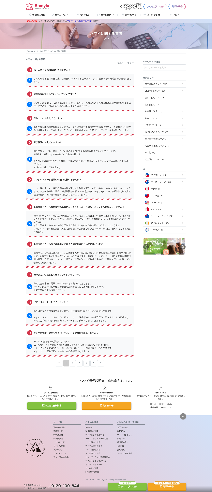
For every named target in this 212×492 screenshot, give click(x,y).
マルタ (157, 209)
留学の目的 (58, 435)
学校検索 (84, 14)
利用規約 (121, 431)
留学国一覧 (60, 14)
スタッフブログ (59, 449)
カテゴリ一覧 (59, 442)
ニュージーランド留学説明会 (97, 457)
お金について (153, 118)
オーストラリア (161, 181)
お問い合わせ (122, 427)
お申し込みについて (157, 132)
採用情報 (121, 449)
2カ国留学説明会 (92, 472)
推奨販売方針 (122, 442)
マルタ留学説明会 (92, 453)
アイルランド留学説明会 (95, 461)
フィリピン (159, 175)
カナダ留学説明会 (92, 442)
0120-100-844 (161, 404)
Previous (146, 246)
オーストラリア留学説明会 (96, 438)
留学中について (155, 97)
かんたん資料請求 (155, 6)
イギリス (158, 229)
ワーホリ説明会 (92, 468)
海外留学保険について (158, 138)
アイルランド (160, 223)
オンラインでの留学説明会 (79, 21)
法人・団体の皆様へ (61, 457)
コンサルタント (59, 453)
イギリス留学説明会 (93, 464)
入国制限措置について (158, 145)
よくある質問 (153, 14)
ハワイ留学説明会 (92, 449)
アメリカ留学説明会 (93, 446)
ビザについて (154, 125)
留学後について (154, 104)
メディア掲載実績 (124, 453)
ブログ (176, 14)
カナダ (157, 188)
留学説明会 (177, 6)
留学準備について (156, 84)
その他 (150, 152)
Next (183, 246)
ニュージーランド (162, 216)
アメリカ (158, 195)
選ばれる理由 (38, 14)
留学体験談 (130, 14)
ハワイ (157, 202)
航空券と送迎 (154, 111)
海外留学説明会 (92, 431)
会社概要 (121, 446)
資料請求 (53, 405)
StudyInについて (155, 90)
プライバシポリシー (125, 435)
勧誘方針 (121, 438)
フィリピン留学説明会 (94, 435)
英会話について (155, 159)
